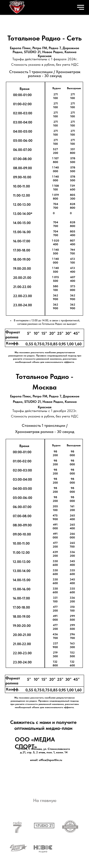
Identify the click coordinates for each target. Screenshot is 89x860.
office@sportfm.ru (50, 760)
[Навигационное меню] (80, 7)
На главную (44, 800)
